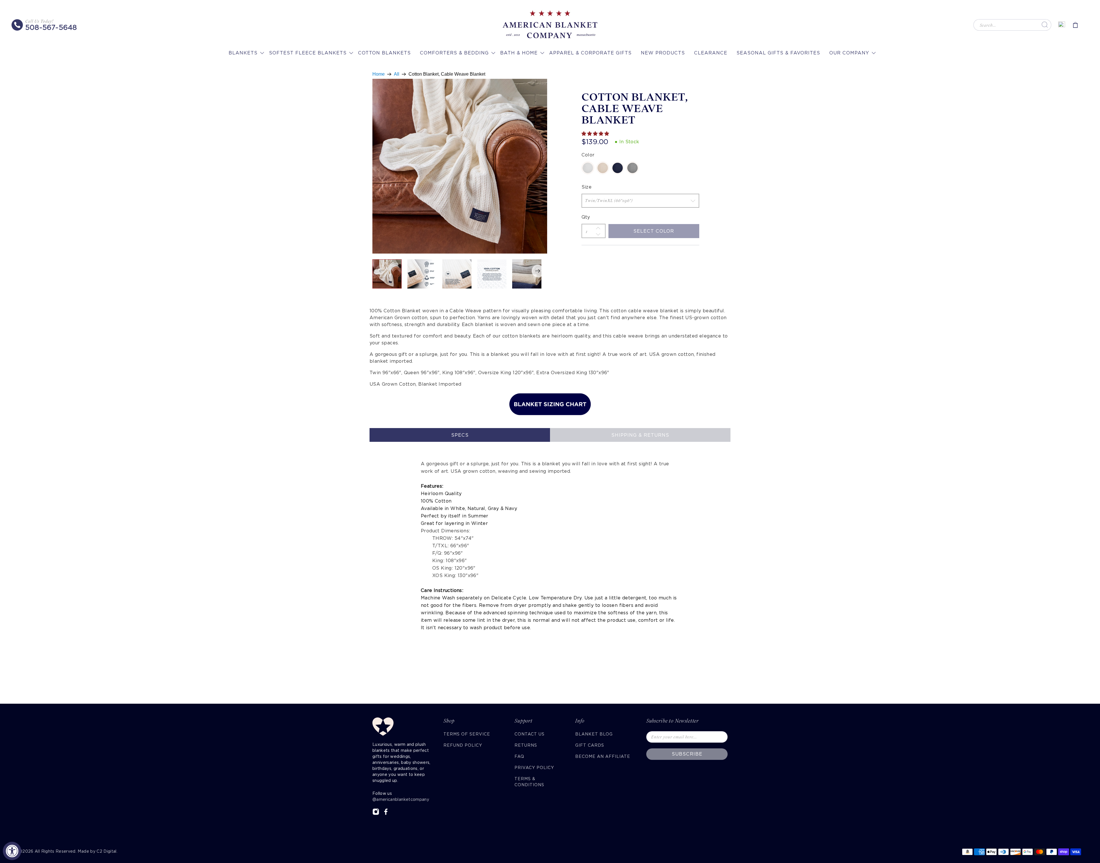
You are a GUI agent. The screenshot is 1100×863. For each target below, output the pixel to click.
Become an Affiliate (602, 756)
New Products (663, 53)
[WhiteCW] (588, 168)
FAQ (519, 756)
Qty (586, 217)
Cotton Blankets (384, 53)
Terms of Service (466, 734)
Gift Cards (589, 745)
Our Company (849, 53)
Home (378, 74)
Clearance (710, 53)
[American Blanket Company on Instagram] (375, 813)
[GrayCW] (632, 168)
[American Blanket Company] (550, 25)
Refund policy (462, 745)
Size (587, 187)
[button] (596, 133)
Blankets (243, 53)
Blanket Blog (594, 734)
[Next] (538, 271)
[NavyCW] (617, 168)
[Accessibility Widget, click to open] (12, 851)
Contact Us (529, 734)
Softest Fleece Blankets (308, 53)
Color (588, 155)
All (396, 74)
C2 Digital (107, 851)
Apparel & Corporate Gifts (590, 53)
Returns (525, 745)
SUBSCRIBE (687, 754)
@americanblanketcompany (400, 799)
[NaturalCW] (602, 168)
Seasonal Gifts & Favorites (778, 53)
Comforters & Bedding (454, 53)
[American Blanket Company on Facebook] (385, 813)
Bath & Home (519, 53)
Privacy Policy (534, 767)
